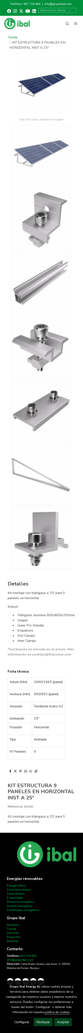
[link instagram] (15, 11)
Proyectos (13, 937)
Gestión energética (19, 906)
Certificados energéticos (23, 910)
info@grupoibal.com (58, 4)
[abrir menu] (76, 23)
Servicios (13, 933)
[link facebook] (9, 11)
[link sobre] (41, 856)
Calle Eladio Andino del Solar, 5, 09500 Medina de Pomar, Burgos (38, 966)
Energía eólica (16, 886)
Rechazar (43, 1022)
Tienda (12, 37)
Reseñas (12, 941)
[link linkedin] (34, 11)
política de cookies (57, 1012)
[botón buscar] (67, 23)
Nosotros (13, 925)
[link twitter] (21, 11)
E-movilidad (15, 898)
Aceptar (63, 1022)
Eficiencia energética (20, 902)
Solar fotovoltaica (18, 890)
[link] (17, 23)
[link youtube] (27, 11)
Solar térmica (15, 894)
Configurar (21, 1022)
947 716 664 (31, 4)
